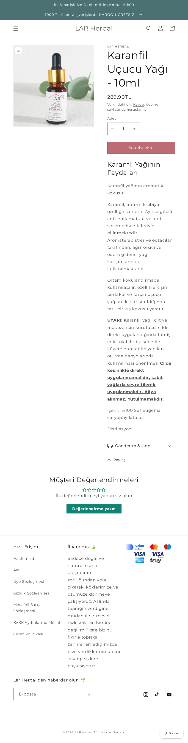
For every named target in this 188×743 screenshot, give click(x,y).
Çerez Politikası (28, 634)
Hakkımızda (25, 558)
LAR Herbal (83, 732)
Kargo (138, 104)
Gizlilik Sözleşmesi (31, 593)
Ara (16, 570)
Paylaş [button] (119, 459)
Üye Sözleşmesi (28, 581)
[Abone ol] (88, 694)
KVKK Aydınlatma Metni (36, 622)
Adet (111, 118)
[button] (16, 28)
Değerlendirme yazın (94, 509)
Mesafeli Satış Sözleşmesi (26, 607)
